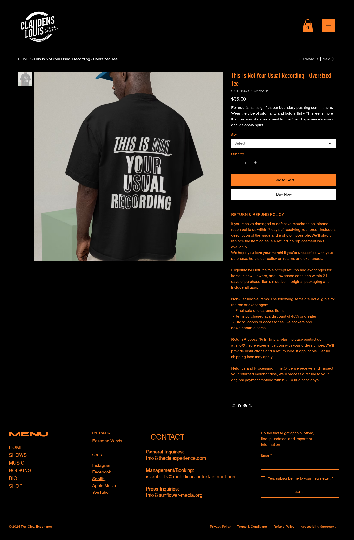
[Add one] (255, 162)
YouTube (100, 492)
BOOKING (20, 470)
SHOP (15, 486)
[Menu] (328, 25)
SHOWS (18, 455)
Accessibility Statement (318, 526)
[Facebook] (239, 405)
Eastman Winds (107, 440)
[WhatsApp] (233, 405)
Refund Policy (284, 526)
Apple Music (104, 485)
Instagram (101, 465)
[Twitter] (251, 405)
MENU (28, 434)
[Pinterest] (245, 405)
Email (266, 455)
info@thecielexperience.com (259, 345)
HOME (16, 447)
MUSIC (16, 463)
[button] (307, 25)
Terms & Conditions (252, 526)
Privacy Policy (220, 526)
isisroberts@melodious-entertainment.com (192, 477)
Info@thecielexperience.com (176, 458)
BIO (13, 478)
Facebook (101, 471)
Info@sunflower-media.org (174, 495)
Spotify (98, 478)
